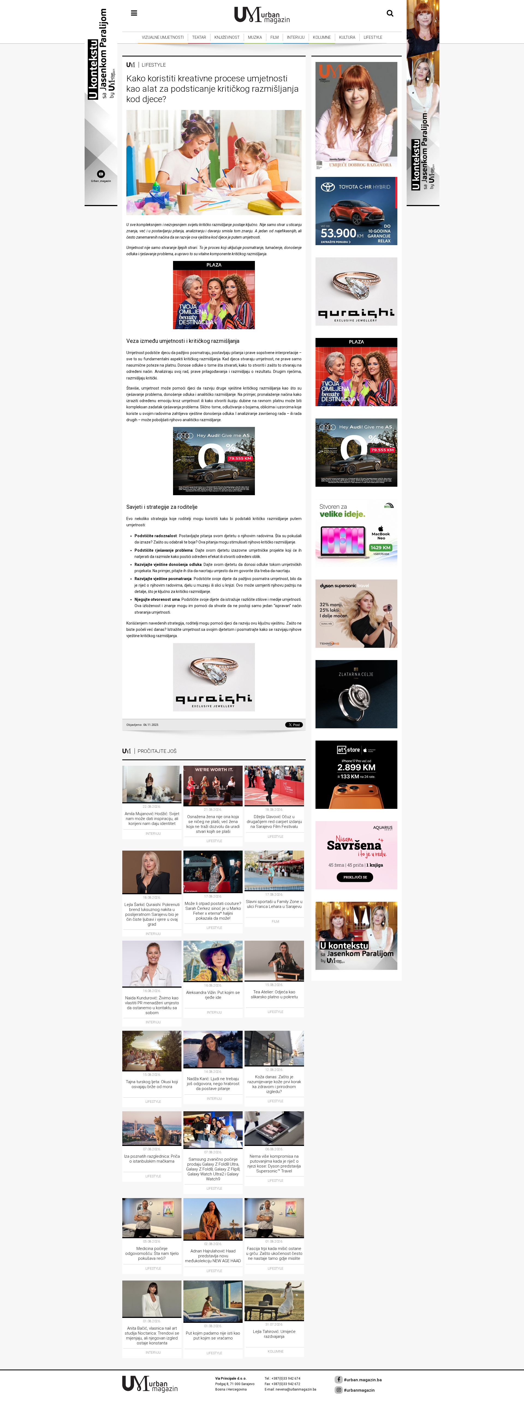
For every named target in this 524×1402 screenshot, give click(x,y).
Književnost (227, 37)
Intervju (296, 37)
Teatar (199, 37)
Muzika (255, 37)
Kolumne (322, 37)
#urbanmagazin (359, 1390)
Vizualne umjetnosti (163, 37)
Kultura (347, 37)
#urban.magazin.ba (362, 1379)
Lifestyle (373, 37)
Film (274, 37)
